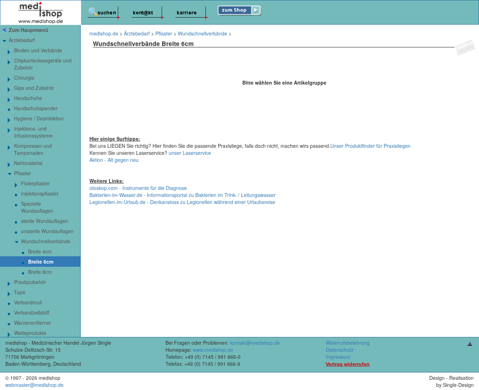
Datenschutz (339, 349)
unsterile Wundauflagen (47, 230)
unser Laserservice (190, 152)
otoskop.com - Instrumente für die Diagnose (138, 187)
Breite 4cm (40, 251)
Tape (19, 292)
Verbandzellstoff (31, 312)
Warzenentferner (32, 322)
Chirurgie (24, 77)
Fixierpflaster (35, 183)
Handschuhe (28, 97)
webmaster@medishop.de (34, 384)
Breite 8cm (40, 271)
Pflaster (22, 173)
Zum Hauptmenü (28, 29)
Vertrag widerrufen (348, 364)
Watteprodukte (30, 332)
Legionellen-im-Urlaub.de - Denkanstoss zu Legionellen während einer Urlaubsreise (182, 201)
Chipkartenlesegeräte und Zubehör (43, 64)
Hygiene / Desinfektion (39, 118)
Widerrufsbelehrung (348, 342)
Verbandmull (28, 302)
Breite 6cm (40, 261)
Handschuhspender (36, 108)
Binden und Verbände (38, 50)
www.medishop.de (213, 349)
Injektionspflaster (40, 193)
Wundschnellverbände (45, 241)
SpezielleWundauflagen (37, 207)
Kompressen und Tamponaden (33, 149)
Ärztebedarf (22, 40)
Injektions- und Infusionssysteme (33, 132)
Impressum (338, 356)
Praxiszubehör (30, 281)
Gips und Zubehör (34, 87)
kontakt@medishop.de (255, 342)
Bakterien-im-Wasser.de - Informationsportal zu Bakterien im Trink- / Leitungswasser (182, 194)
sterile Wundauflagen (44, 220)
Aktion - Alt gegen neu (114, 159)
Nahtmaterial (28, 162)
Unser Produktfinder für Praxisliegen (370, 145)
